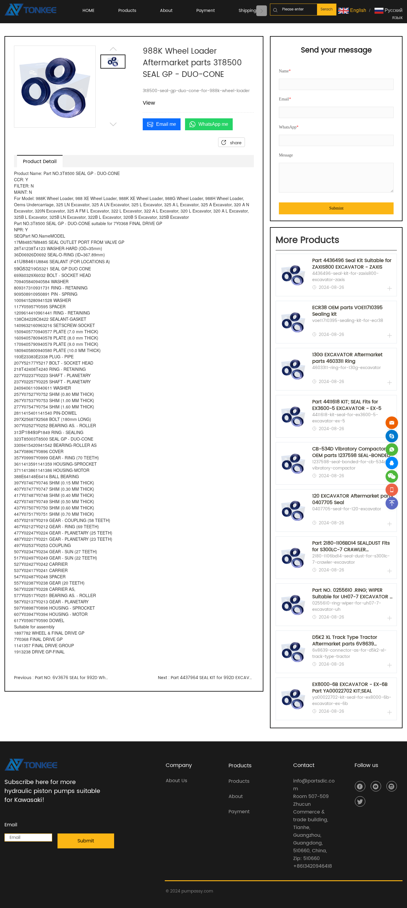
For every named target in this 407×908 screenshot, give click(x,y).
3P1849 (27, 432)
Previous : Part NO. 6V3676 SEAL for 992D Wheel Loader (62, 678)
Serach (327, 9)
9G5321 (24, 268)
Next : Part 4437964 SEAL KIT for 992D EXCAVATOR (206, 678)
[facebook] (360, 786)
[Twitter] (360, 801)
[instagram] (391, 786)
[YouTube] (376, 786)
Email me (166, 124)
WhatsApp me (213, 124)
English (357, 10)
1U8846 (24, 261)
